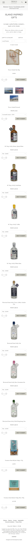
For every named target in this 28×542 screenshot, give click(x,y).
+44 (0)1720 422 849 (6, 530)
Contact (15, 520)
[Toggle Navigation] (3, 2)
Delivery (5, 520)
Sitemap (14, 536)
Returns (10, 520)
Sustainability (21, 520)
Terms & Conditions (9, 522)
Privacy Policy (19, 522)
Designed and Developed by (14, 539)
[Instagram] (20, 526)
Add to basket (21, 79)
